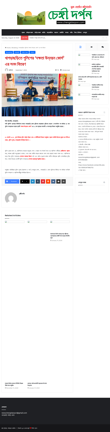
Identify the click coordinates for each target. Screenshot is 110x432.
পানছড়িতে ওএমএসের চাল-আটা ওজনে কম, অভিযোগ (98, 56)
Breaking (15, 47)
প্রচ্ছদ (23, 32)
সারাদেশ (56, 32)
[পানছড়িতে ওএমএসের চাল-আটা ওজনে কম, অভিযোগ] (84, 58)
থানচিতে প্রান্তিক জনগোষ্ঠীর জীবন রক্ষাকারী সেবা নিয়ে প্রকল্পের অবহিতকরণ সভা (98, 67)
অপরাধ (66, 32)
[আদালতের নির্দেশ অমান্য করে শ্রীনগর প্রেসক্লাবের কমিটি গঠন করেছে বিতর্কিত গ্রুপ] (60, 226)
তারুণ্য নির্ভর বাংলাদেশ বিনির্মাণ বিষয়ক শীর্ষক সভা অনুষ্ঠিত (14, 384)
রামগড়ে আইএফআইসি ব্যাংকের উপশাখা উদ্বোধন (37, 384)
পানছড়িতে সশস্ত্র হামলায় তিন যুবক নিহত (38, 38)
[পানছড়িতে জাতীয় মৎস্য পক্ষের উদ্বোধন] (84, 88)
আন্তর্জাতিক (50, 32)
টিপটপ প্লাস (34, 428)
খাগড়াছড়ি (17, 52)
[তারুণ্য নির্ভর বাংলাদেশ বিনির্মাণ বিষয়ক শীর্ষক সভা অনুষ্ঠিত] (14, 301)
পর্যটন (71, 32)
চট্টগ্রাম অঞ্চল (29, 32)
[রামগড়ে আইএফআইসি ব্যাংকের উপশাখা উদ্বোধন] (37, 301)
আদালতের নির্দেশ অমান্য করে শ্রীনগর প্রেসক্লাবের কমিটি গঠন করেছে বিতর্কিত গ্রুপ (60, 236)
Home (8, 47)
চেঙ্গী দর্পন (11, 70)
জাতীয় (43, 32)
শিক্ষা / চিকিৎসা (77, 32)
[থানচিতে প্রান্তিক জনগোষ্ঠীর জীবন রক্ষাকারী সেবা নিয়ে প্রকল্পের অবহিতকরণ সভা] (84, 67)
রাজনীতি (62, 32)
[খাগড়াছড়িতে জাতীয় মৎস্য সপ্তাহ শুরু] (84, 97)
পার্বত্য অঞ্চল (37, 32)
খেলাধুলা (85, 32)
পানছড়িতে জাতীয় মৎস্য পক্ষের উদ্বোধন (97, 86)
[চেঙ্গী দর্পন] (55, 14)
